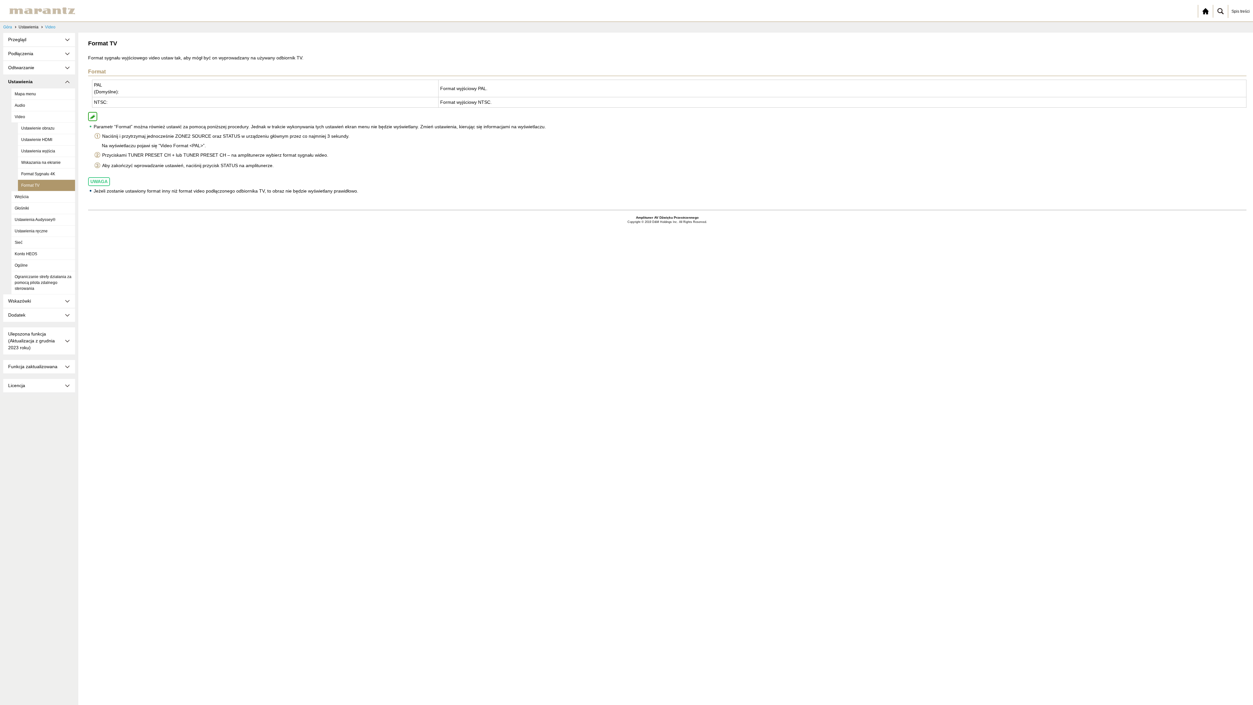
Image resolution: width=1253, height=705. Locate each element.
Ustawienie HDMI (36, 139)
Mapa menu (25, 94)
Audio (20, 105)
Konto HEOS (26, 254)
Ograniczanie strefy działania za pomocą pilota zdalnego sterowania (43, 282)
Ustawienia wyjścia (38, 151)
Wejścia (22, 197)
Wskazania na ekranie (41, 162)
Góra (7, 27)
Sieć (19, 242)
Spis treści (1240, 11)
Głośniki (22, 208)
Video (50, 27)
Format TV (30, 185)
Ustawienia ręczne (31, 231)
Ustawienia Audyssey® (35, 219)
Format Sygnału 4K (38, 174)
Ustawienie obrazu (37, 128)
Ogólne (21, 265)
